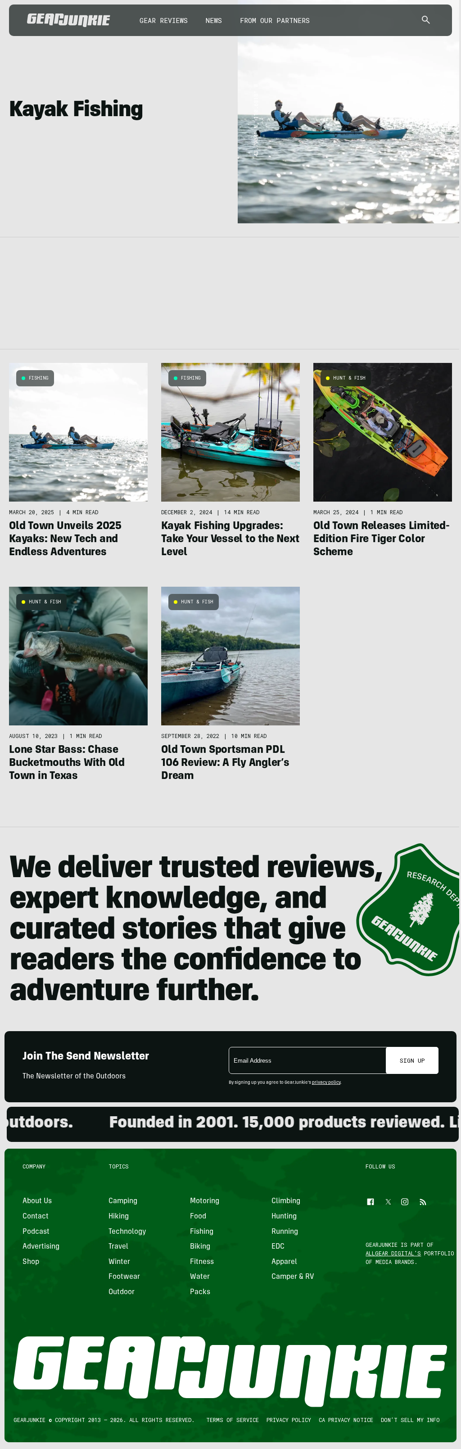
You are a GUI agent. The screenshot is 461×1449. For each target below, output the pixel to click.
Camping (122, 1201)
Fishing (39, 378)
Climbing (285, 1201)
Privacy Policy (289, 1419)
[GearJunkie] (68, 20)
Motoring (204, 1201)
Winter (119, 1262)
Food (198, 1216)
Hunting (284, 1216)
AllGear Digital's (393, 1253)
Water (200, 1277)
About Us (37, 1201)
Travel (118, 1246)
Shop (31, 1262)
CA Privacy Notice (346, 1419)
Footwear (124, 1277)
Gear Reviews (164, 20)
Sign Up (412, 1060)
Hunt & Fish (349, 378)
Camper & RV (292, 1277)
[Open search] (426, 20)
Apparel (284, 1262)
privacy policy (326, 1083)
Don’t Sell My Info (410, 1419)
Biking (200, 1246)
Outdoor (121, 1292)
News (214, 20)
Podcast (36, 1232)
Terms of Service (232, 1419)
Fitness (202, 1262)
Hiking (118, 1216)
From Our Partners (275, 20)
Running (284, 1232)
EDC (278, 1246)
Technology (127, 1232)
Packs (200, 1292)
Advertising (41, 1246)
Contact (36, 1216)
